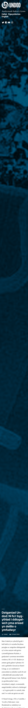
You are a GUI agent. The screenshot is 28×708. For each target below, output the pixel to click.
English (5, 16)
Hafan (4, 14)
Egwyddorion (14, 14)
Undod (5, 634)
